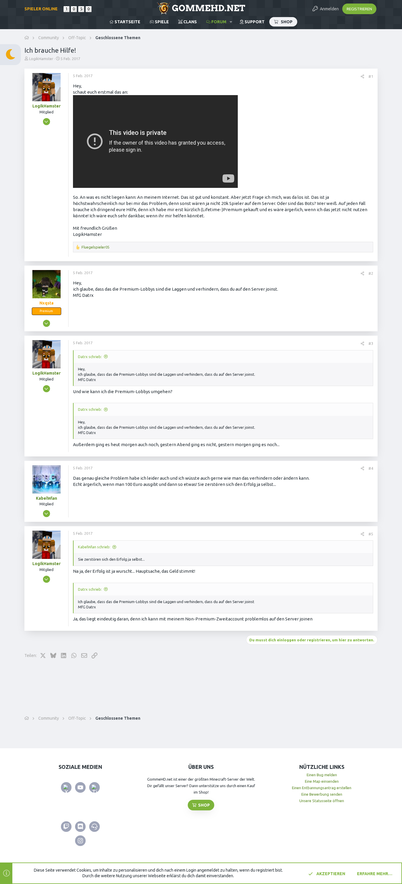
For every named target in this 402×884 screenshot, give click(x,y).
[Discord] (80, 826)
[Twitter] (66, 787)
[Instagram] (80, 840)
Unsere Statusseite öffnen (321, 801)
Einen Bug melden (322, 775)
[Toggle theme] (10, 54)
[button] (231, 22)
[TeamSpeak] (94, 826)
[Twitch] (66, 826)
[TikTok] (94, 787)
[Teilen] (362, 76)
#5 (370, 534)
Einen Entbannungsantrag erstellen (321, 788)
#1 (370, 76)
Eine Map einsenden (322, 781)
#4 (370, 468)
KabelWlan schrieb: (94, 547)
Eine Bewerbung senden (321, 794)
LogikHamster (41, 59)
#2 (370, 273)
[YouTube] (80, 787)
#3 (370, 343)
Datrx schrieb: (90, 357)
